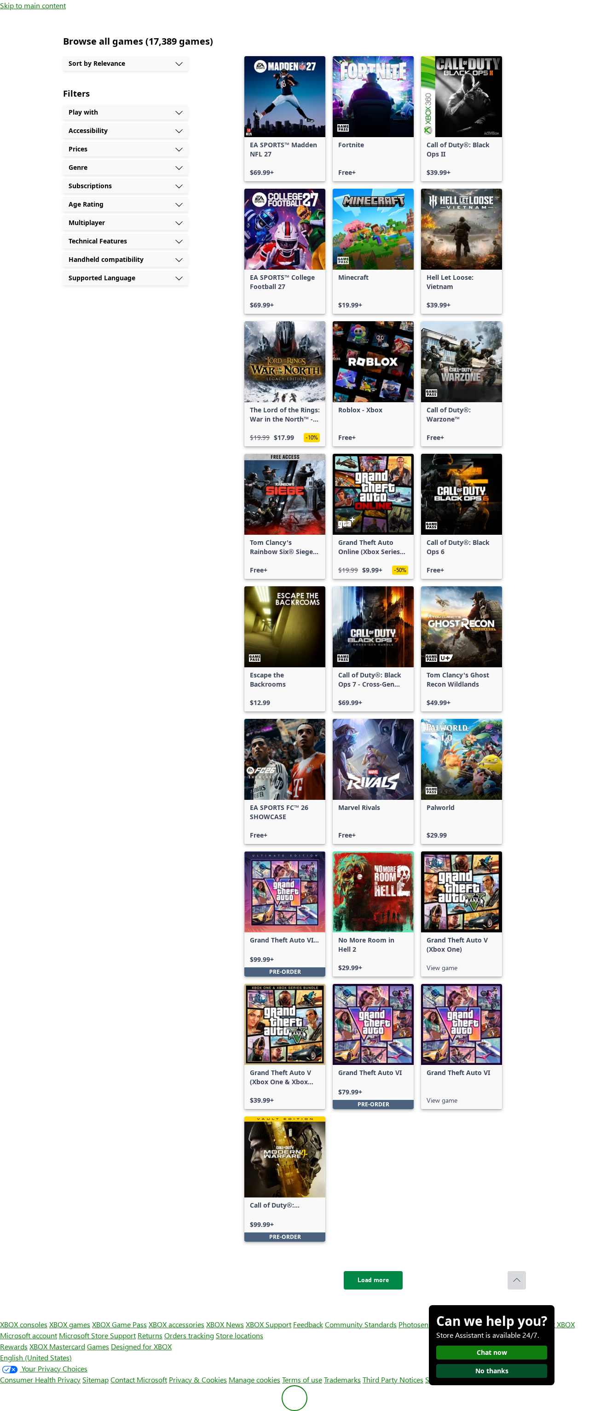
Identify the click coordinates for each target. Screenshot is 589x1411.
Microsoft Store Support (97, 1335)
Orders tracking (189, 1335)
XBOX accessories (176, 1324)
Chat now (492, 1352)
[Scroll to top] (517, 1280)
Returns (150, 1335)
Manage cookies (254, 1379)
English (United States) (36, 1357)
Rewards (14, 1346)
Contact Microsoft (138, 1379)
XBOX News (225, 1324)
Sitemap (95, 1379)
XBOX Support (268, 1324)
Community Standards (361, 1324)
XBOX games (69, 1324)
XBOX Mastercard (57, 1346)
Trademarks (342, 1379)
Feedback (308, 1324)
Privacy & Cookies (198, 1379)
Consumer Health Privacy (40, 1379)
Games (98, 1346)
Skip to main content (33, 5)
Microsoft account (28, 1335)
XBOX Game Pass (119, 1324)
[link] (284, 118)
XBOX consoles (23, 1324)
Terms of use (302, 1379)
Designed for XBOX (141, 1346)
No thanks (491, 1370)
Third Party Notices (393, 1379)
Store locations (239, 1335)
